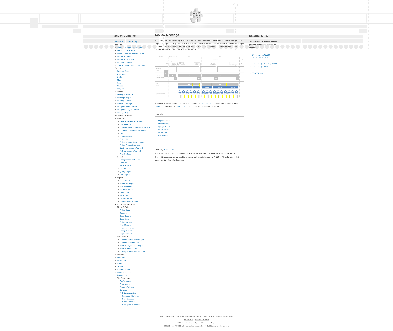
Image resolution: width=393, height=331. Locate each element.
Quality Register (126, 172)
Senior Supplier (125, 216)
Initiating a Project (124, 98)
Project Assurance (127, 228)
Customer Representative (129, 243)
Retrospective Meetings (131, 305)
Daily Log (123, 163)
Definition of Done (124, 272)
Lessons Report (126, 198)
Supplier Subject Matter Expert (131, 246)
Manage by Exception (125, 59)
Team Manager (125, 225)
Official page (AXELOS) (261, 55)
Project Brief (124, 139)
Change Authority (126, 231)
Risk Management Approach (130, 151)
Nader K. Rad (168, 150)
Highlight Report (182, 106)
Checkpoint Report (127, 181)
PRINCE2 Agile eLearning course (264, 64)
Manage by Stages (124, 56)
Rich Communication (128, 293)
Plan (121, 133)
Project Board (125, 210)
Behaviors (121, 257)
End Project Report (127, 183)
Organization (122, 74)
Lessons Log (124, 169)
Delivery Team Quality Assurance (132, 252)
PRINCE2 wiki (257, 73)
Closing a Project (123, 112)
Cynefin (120, 263)
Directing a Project (124, 101)
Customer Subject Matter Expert (132, 240)
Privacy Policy (188, 319)
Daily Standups (128, 299)
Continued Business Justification (129, 47)
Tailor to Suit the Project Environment (131, 65)
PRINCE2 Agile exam (260, 67)
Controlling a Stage (124, 104)
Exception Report (126, 189)
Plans (119, 80)
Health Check (122, 260)
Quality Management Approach (131, 148)
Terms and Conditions (202, 319)
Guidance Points (123, 269)
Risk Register (163, 135)
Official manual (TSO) (260, 58)
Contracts (123, 290)
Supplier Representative (129, 249)
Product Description (127, 136)
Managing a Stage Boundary (128, 110)
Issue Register (163, 129)
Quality (120, 77)
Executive (123, 213)
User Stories (122, 275)
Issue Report (162, 132)
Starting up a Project (125, 95)
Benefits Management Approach (132, 121)
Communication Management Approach (135, 127)
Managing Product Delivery (127, 107)
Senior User (124, 219)
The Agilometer (125, 281)
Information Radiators (130, 296)
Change (120, 86)
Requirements (125, 284)
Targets (120, 266)
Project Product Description (130, 145)
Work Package (125, 154)
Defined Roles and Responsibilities (130, 53)
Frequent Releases (127, 287)
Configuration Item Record (130, 160)
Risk (119, 83)
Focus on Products (124, 62)
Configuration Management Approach (134, 130)
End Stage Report (207, 103)
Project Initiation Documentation (132, 142)
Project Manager (126, 222)
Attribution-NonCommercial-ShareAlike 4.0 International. (215, 316)
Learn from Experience (126, 50)
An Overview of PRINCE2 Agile (126, 42)
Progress (158, 106)
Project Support (126, 234)
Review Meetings (128, 302)
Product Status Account (129, 201)
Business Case (123, 71)
